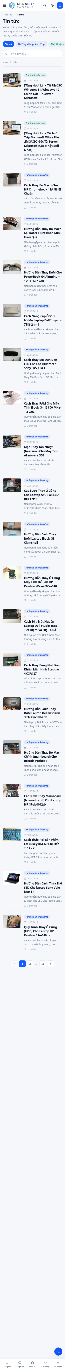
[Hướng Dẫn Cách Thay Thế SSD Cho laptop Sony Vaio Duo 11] (12, 889)
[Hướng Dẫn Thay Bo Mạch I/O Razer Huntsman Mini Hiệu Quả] (12, 235)
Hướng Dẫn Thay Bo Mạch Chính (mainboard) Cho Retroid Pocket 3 (42, 756)
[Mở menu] (4, 5)
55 (43, 963)
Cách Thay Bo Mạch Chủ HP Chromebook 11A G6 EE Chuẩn (43, 189)
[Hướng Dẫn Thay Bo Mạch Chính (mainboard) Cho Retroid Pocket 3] (12, 758)
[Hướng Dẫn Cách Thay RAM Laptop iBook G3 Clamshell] (12, 540)
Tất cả (8, 44)
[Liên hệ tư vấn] (58, 1351)
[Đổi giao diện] (52, 5)
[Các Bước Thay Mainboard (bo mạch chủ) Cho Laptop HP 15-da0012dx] (12, 802)
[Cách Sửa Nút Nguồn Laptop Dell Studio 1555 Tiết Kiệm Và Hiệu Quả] (12, 627)
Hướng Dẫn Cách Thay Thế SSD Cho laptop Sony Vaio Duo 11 (43, 887)
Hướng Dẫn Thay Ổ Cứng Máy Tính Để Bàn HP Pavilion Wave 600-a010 (42, 582)
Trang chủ (7, 14)
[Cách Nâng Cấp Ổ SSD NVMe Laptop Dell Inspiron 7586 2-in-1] (12, 322)
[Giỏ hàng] (60, 5)
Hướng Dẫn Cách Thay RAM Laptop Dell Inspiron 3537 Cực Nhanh (42, 713)
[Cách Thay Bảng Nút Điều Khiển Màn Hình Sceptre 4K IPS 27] (12, 671)
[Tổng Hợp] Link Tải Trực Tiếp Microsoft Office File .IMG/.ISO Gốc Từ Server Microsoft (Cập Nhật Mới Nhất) (41, 141)
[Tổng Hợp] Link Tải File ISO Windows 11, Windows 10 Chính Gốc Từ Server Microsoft (43, 91)
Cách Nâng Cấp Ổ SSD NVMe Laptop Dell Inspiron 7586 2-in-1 (43, 320)
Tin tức (20, 14)
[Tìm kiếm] (44, 5)
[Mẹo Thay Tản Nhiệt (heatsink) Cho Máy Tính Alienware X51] (12, 453)
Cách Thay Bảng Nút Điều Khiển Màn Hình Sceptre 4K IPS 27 (42, 669)
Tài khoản (58, 1366)
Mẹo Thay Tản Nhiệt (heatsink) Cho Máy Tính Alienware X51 (41, 451)
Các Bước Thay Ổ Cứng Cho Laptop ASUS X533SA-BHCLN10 (42, 495)
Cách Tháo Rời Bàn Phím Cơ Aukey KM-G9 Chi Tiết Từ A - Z (41, 844)
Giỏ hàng (45, 1366)
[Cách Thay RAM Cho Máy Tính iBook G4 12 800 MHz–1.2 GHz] (12, 409)
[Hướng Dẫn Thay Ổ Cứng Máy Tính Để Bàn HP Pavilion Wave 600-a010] (12, 584)
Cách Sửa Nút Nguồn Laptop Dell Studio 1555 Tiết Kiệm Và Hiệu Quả (40, 625)
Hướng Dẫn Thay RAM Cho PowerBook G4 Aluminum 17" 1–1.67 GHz (43, 276)
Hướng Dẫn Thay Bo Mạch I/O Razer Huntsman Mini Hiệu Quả (42, 233)
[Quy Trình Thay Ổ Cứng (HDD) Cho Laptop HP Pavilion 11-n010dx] (12, 933)
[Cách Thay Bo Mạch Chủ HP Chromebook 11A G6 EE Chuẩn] (12, 191)
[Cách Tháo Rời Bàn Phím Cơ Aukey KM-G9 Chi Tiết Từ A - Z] (12, 846)
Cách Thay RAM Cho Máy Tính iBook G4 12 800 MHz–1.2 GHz (43, 407)
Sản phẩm (20, 1366)
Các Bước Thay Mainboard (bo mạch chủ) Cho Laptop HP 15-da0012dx (42, 800)
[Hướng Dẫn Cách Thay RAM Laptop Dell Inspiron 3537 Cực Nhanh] (12, 715)
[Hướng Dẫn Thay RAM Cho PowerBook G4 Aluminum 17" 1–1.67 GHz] (12, 278)
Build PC (32, 1366)
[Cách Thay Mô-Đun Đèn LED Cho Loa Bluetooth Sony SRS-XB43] (12, 366)
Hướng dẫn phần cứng (31, 44)
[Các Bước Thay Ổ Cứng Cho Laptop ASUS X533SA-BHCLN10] (12, 496)
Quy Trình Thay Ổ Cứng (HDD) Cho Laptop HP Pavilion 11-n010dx (40, 931)
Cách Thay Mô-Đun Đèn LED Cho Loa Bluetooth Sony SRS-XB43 (40, 364)
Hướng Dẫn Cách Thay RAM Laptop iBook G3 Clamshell (40, 538)
